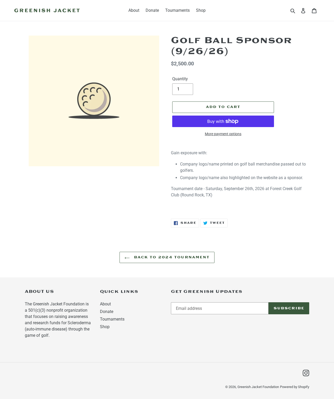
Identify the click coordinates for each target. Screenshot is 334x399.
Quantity (180, 78)
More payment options (223, 134)
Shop (105, 326)
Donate (106, 311)
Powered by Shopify (294, 387)
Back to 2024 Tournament (171, 257)
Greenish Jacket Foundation (258, 387)
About (105, 303)
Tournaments (112, 319)
